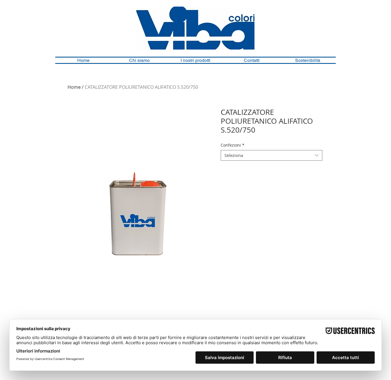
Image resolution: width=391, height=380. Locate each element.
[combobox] (271, 155)
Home (74, 87)
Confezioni (232, 145)
